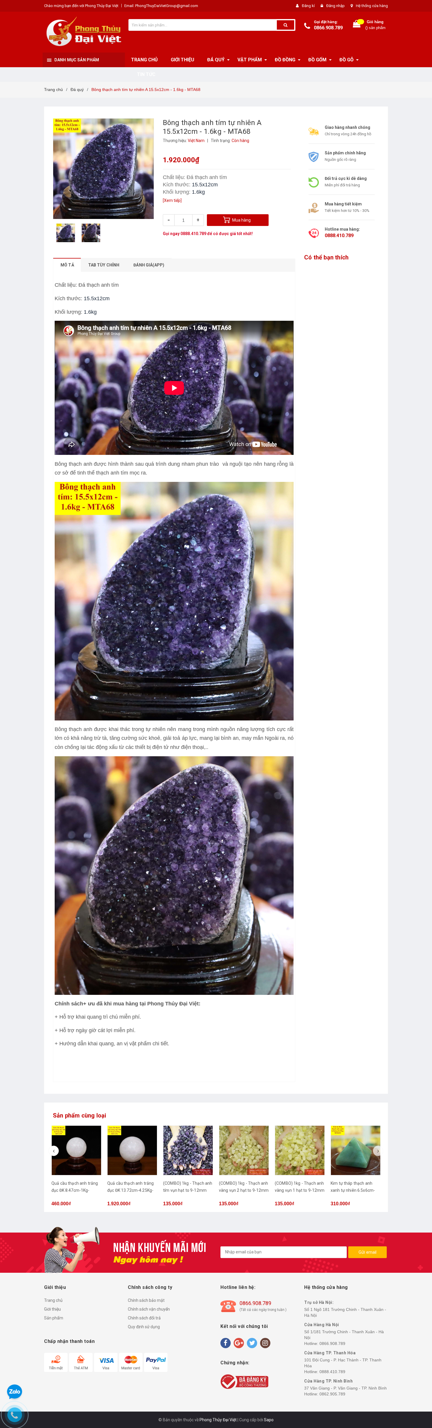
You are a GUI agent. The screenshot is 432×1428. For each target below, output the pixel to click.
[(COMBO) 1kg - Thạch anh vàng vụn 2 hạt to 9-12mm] (244, 1150)
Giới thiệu (52, 1309)
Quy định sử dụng (144, 1326)
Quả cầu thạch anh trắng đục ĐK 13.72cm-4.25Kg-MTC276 (130, 1190)
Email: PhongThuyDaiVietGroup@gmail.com (161, 6)
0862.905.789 (332, 1394)
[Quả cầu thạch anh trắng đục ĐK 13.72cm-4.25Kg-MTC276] (132, 1150)
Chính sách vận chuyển (149, 1309)
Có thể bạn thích (326, 257)
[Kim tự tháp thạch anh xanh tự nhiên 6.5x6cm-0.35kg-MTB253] (356, 1150)
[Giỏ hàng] (357, 25)
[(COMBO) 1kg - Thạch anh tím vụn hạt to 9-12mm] (188, 1150)
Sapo (269, 1419)
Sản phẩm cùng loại (79, 1115)
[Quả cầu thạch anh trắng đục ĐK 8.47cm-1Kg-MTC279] (76, 1150)
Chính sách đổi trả (144, 1318)
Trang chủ (53, 1300)
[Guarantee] (244, 1381)
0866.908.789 (328, 28)
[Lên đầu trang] (422, 708)
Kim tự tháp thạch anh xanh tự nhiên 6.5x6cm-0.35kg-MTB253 (353, 1190)
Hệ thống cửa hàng (372, 6)
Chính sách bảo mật (146, 1300)
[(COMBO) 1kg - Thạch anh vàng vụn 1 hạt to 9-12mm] (300, 1150)
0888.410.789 (193, 233)
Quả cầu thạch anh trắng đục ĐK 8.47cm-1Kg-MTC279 (74, 1190)
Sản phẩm (53, 1318)
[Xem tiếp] (172, 200)
